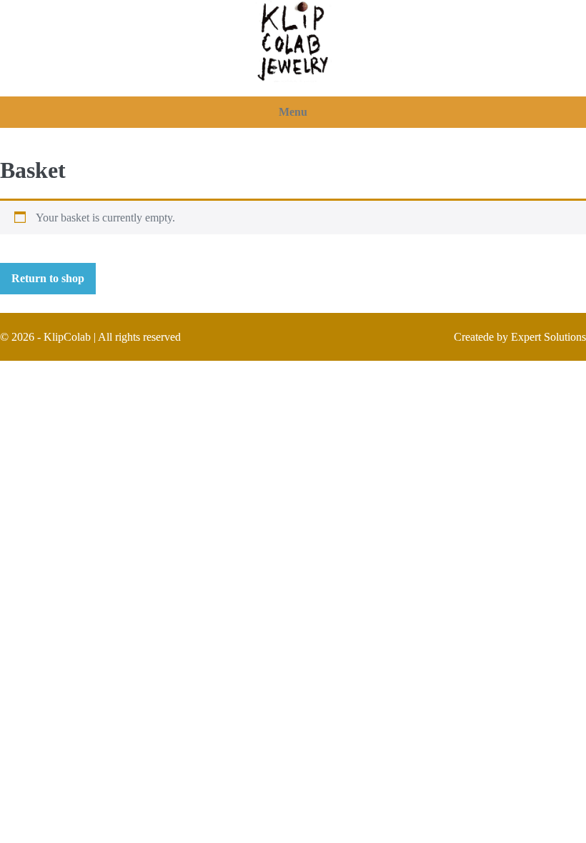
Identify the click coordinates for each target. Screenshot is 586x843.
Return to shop (47, 278)
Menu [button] (293, 112)
